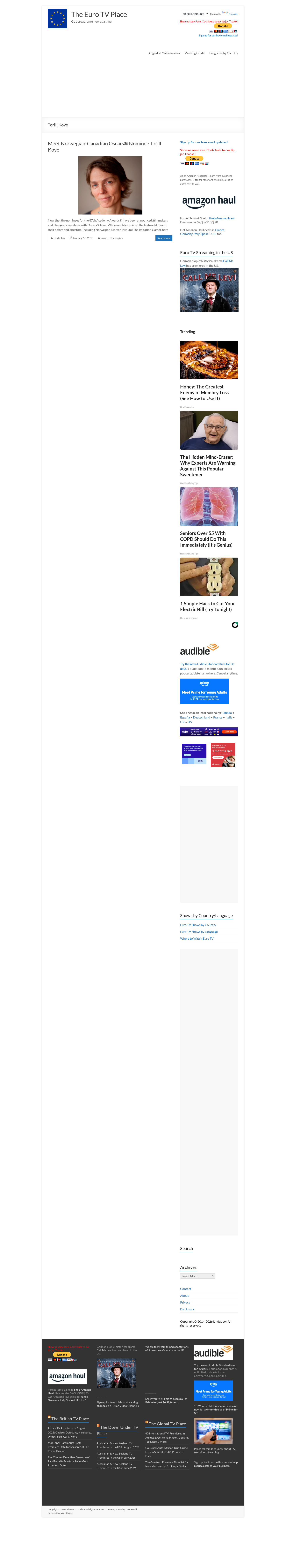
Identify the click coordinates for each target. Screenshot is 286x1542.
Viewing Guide (194, 53)
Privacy (185, 1302)
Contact (185, 1288)
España (185, 717)
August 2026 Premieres (164, 53)
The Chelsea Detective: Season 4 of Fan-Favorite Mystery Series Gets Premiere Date (69, 1461)
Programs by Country (223, 53)
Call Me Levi (104, 1350)
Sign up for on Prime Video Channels (118, 1404)
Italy (196, 234)
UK (213, 234)
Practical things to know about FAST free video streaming (216, 1450)
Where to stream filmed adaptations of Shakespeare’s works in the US (167, 1348)
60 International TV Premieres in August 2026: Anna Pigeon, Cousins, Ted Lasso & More (167, 1437)
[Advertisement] (143, 88)
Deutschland (201, 717)
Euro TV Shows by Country (198, 925)
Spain (204, 234)
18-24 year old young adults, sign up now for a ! (216, 1409)
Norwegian (116, 238)
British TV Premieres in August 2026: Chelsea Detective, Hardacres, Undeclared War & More (70, 1432)
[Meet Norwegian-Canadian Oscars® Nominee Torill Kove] (110, 158)
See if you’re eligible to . (166, 1400)
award (104, 238)
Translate (233, 14)
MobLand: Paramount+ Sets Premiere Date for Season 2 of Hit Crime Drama (68, 1447)
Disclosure (187, 1309)
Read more (163, 238)
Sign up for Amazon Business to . (216, 1464)
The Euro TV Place (99, 14)
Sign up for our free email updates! (218, 35)
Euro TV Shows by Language (199, 931)
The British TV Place (70, 1418)
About (184, 1295)
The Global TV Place (167, 1423)
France (219, 230)
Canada (226, 712)
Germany (186, 234)
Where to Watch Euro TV (197, 938)
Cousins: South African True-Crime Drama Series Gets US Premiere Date (166, 1452)
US (190, 722)
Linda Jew (59, 238)
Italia (228, 717)
